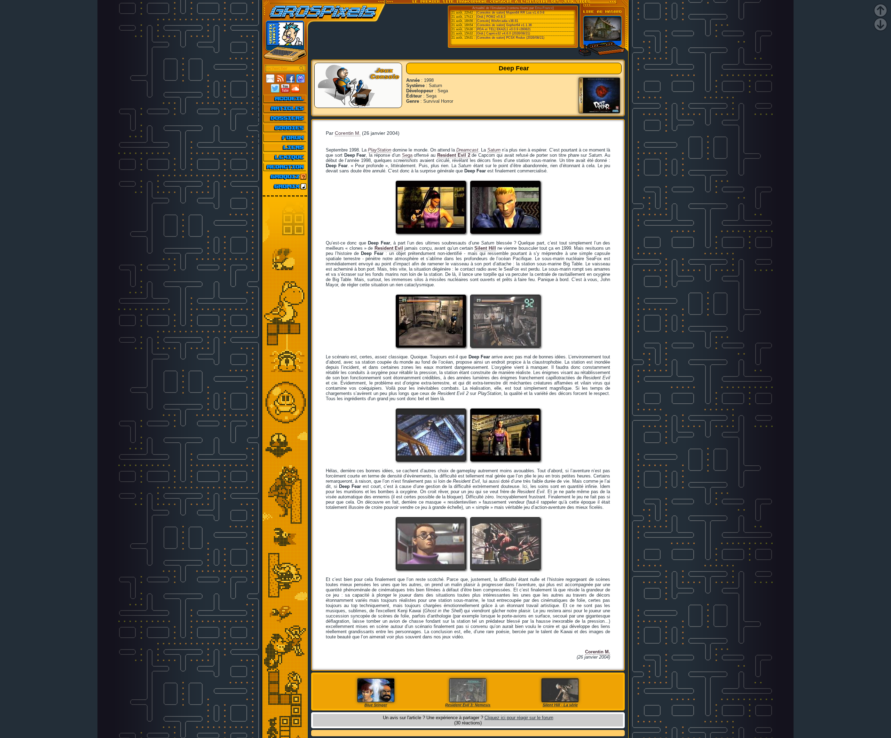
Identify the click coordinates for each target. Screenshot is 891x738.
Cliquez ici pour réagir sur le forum (518, 717)
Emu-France (544, 8)
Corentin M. (348, 133)
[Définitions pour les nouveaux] (285, 157)
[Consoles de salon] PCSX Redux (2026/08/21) (510, 37)
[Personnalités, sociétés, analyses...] (285, 118)
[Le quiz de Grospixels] (285, 176)
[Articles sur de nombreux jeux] (285, 108)
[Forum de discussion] (285, 137)
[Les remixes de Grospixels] (285, 186)
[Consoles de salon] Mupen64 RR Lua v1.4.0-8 (510, 12)
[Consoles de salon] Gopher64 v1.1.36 (504, 25)
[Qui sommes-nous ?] (285, 167)
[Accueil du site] (285, 98)
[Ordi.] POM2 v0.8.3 (490, 16)
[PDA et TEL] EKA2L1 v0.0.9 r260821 (503, 29)
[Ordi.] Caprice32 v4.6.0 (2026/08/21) (503, 33)
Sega (407, 155)
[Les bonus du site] (285, 128)
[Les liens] (285, 147)
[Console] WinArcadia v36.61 (497, 21)
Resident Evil (388, 248)
